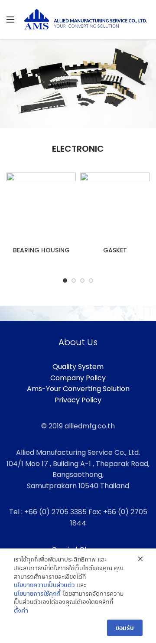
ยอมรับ (125, 627)
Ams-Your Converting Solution (78, 389)
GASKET (115, 250)
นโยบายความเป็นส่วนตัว (44, 585)
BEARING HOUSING (41, 250)
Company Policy (78, 378)
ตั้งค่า (21, 611)
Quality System (78, 367)
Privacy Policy (78, 400)
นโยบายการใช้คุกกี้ (37, 594)
